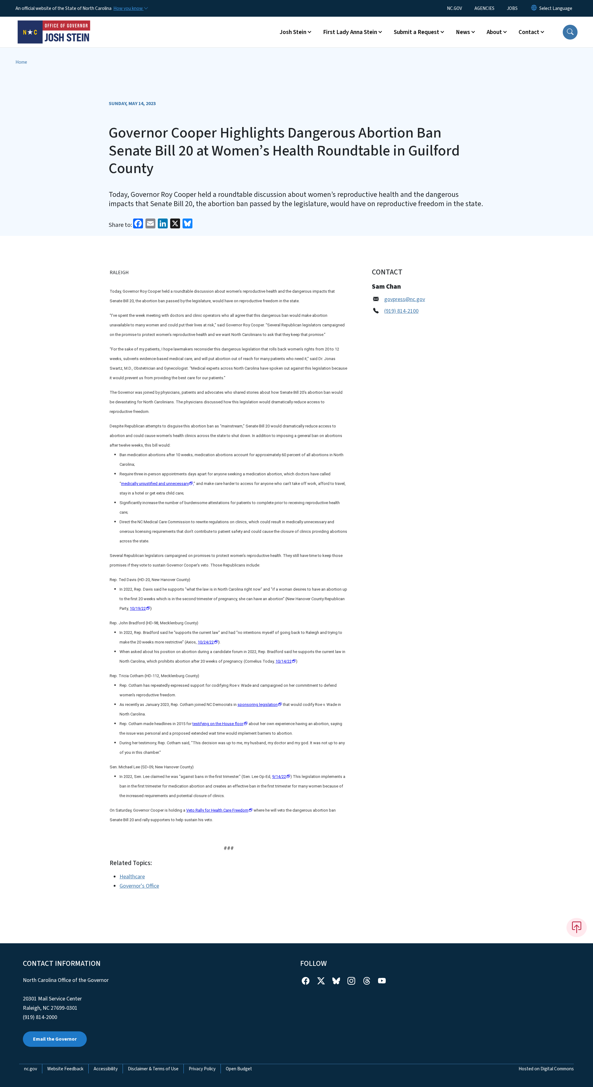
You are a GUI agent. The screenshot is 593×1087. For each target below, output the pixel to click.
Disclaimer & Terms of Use (153, 1068)
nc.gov (30, 1068)
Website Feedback (65, 1068)
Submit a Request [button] (416, 32)
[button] (570, 32)
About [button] (494, 32)
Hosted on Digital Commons (546, 1068)
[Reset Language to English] (534, 8)
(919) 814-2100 (401, 311)
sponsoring (258, 704)
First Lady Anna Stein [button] (350, 32)
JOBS (512, 8)
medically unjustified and (155, 483)
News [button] (463, 32)
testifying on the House (217, 723)
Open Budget (239, 1068)
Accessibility (106, 1068)
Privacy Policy (202, 1068)
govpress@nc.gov (404, 299)
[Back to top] (576, 927)
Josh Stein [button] (293, 32)
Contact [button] (529, 32)
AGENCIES (484, 8)
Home (21, 62)
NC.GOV (454, 8)
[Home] (54, 25)
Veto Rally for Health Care (217, 810)
